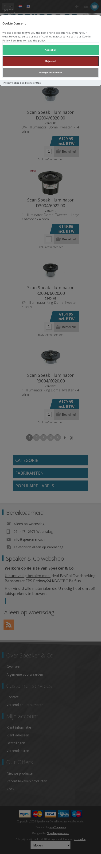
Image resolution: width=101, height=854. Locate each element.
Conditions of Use (30, 82)
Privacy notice (11, 82)
